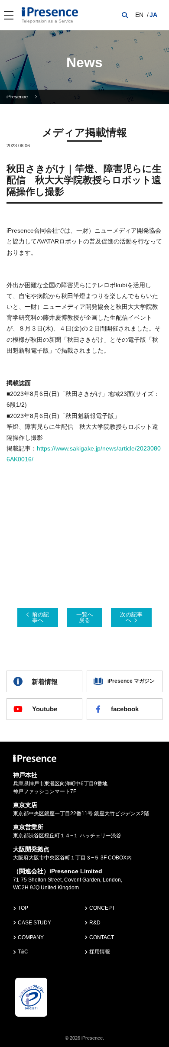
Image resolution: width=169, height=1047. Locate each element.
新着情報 (45, 681)
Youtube (44, 709)
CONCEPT (102, 908)
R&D (95, 923)
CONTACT (101, 937)
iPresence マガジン (131, 681)
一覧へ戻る (84, 617)
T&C (23, 952)
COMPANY (31, 937)
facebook (125, 709)
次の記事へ (131, 617)
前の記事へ (40, 617)
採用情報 (99, 952)
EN (139, 14)
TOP (23, 908)
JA (153, 14)
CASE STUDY (34, 923)
